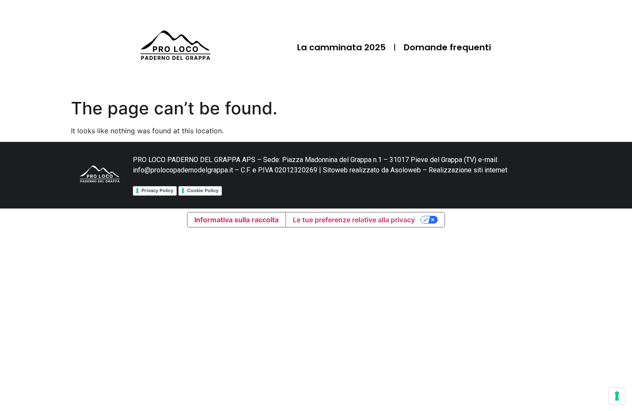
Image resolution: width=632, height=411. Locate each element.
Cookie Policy (202, 190)
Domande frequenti (447, 47)
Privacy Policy (157, 190)
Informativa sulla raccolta (236, 219)
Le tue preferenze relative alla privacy (354, 219)
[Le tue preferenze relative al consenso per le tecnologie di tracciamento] (617, 396)
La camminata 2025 (341, 47)
